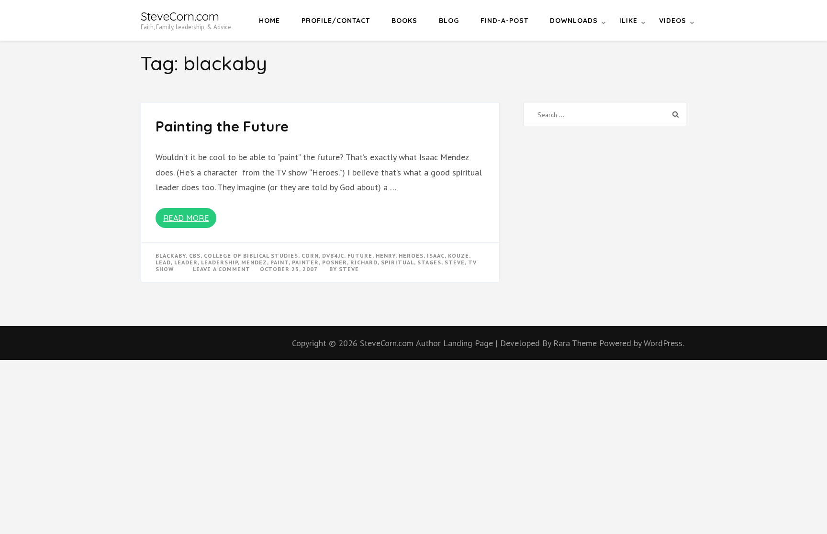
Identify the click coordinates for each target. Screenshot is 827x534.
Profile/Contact (336, 20)
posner (334, 262)
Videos (672, 20)
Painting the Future (222, 126)
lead (163, 262)
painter (305, 262)
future (359, 255)
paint (279, 262)
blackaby (171, 255)
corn (310, 255)
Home (269, 20)
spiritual (397, 262)
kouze (458, 255)
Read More (186, 218)
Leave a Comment (221, 268)
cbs (195, 255)
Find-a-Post (504, 20)
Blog (449, 20)
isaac (436, 255)
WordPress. (664, 343)
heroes (411, 255)
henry (385, 255)
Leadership (219, 262)
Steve (349, 268)
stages (429, 262)
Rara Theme (576, 343)
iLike (628, 20)
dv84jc (333, 255)
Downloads (574, 20)
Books (404, 20)
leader (186, 262)
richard (364, 262)
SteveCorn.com (180, 16)
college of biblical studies (251, 255)
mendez (254, 262)
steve (455, 262)
